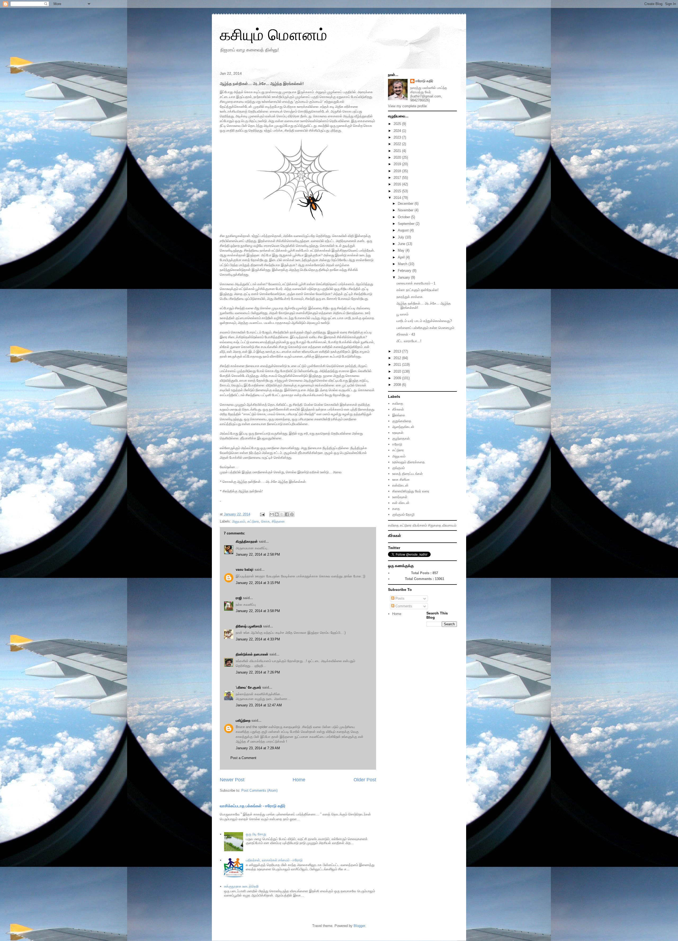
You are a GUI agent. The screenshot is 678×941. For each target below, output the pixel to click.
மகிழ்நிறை (243, 721)
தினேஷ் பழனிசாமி (249, 626)
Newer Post (232, 779)
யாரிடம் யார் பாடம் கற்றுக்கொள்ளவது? (424, 321)
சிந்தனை (278, 521)
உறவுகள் (397, 433)
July (401, 237)
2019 (398, 164)
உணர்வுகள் (399, 497)
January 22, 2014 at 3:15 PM (258, 583)
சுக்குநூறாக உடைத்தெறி (241, 886)
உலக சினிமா (401, 479)
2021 (398, 151)
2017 (398, 178)
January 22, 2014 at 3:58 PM (258, 611)
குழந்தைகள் (401, 438)
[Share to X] (281, 514)
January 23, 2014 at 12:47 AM (259, 705)
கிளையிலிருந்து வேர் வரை (410, 491)
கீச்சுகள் (398, 409)
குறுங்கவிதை (401, 421)
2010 (398, 371)
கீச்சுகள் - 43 (405, 334)
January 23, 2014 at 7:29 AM (258, 748)
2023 (398, 137)
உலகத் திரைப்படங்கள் (407, 474)
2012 (398, 358)
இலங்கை (398, 415)
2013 (398, 351)
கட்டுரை (253, 521)
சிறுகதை (434, 525)
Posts (399, 598)
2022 (398, 144)
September (407, 224)
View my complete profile (407, 106)
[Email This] (271, 514)
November (406, 210)
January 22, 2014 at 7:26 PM (258, 672)
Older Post (365, 779)
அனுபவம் (238, 521)
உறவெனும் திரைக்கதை (408, 462)
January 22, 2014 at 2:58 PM (258, 554)
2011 (398, 365)
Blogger (359, 926)
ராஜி (239, 598)
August (404, 230)
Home (299, 779)
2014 (398, 198)
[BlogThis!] (276, 514)
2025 (398, 124)
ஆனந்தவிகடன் (403, 427)
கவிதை (397, 403)
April (402, 257)
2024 (398, 131)
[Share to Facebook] (286, 514)
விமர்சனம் (420, 525)
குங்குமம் (398, 468)
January (404, 277)
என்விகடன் (400, 485)
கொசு (265, 521)
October (404, 217)
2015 (398, 191)
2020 (398, 157)
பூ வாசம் (402, 314)
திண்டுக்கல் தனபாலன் (252, 654)
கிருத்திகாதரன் (247, 541)
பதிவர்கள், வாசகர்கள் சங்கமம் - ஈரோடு (274, 860)
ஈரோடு (397, 444)
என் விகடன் (400, 503)
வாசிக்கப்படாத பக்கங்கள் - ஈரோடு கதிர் (253, 806)
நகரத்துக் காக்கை (409, 297)
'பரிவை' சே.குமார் (248, 687)
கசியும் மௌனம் (273, 35)
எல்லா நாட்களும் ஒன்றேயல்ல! (417, 290)
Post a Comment (243, 758)
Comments (403, 606)
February (405, 271)
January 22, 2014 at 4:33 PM (258, 639)
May (401, 250)
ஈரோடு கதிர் (424, 81)
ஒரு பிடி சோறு (256, 834)
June (402, 244)
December (406, 204)
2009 (398, 378)
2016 (398, 184)
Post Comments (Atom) (259, 790)
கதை (396, 509)
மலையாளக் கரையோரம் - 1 (415, 283)
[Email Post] (262, 514)
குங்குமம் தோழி (403, 514)
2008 (398, 385)
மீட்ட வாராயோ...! (408, 341)
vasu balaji (244, 570)
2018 (398, 171)
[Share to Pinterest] (292, 514)
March (403, 264)
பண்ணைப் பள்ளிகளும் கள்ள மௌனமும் (425, 328)
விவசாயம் (449, 525)
